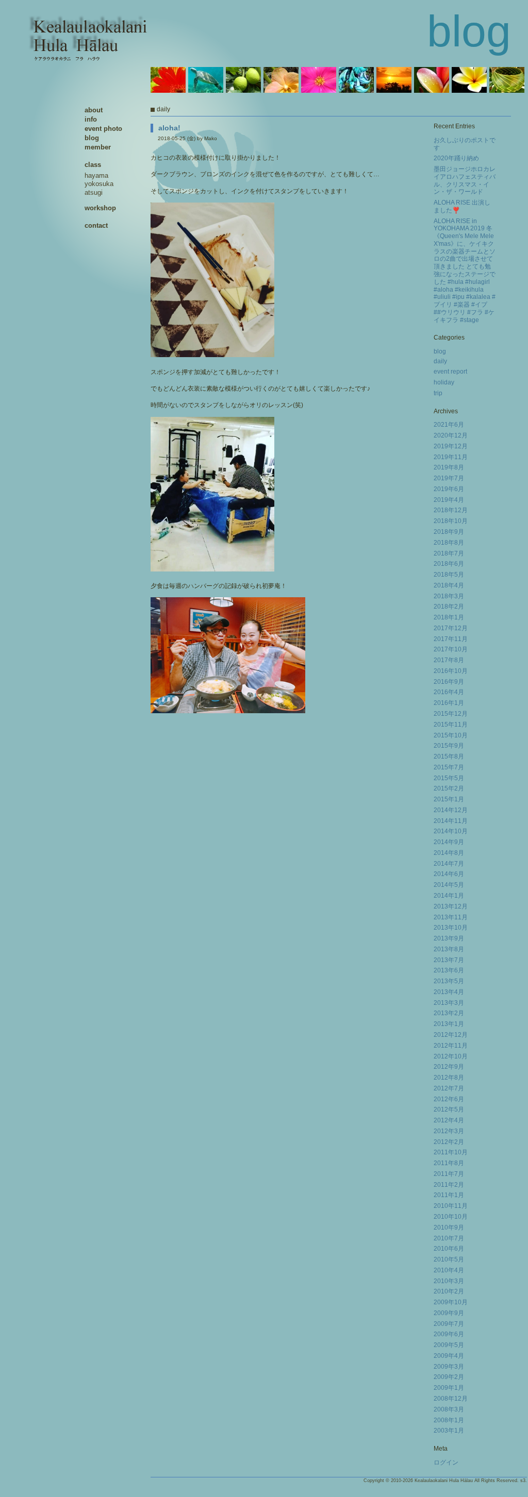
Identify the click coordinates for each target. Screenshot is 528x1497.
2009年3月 (449, 1366)
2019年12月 (451, 446)
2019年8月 (449, 467)
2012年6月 (449, 1099)
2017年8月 (449, 660)
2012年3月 (449, 1131)
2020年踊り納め (456, 158)
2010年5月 (449, 1259)
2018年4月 (449, 585)
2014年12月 (451, 810)
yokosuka (99, 184)
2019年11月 (451, 457)
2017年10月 (451, 649)
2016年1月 (449, 703)
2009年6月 (449, 1334)
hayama (96, 175)
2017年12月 (451, 628)
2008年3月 (449, 1409)
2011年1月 (449, 1195)
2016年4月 (449, 692)
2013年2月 (449, 1013)
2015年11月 (451, 724)
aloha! (169, 128)
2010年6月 (449, 1248)
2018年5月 (449, 574)
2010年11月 (451, 1205)
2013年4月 (449, 992)
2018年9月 (449, 531)
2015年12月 (451, 713)
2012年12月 (451, 1034)
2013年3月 (449, 1002)
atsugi (94, 192)
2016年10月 (451, 671)
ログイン (446, 1462)
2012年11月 (451, 1045)
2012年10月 (451, 1056)
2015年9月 (449, 745)
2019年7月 (449, 478)
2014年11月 (451, 821)
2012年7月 (449, 1088)
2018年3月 (449, 596)
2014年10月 (451, 831)
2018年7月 (449, 553)
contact (96, 225)
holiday (444, 382)
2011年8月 (449, 1163)
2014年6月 (449, 874)
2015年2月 (449, 788)
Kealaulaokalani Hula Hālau (444, 1480)
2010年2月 (449, 1291)
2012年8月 (449, 1077)
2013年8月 (449, 949)
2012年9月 (449, 1066)
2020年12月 (451, 435)
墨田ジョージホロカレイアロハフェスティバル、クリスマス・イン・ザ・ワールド (465, 180)
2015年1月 (449, 799)
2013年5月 (449, 981)
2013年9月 (449, 938)
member (98, 147)
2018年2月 (449, 606)
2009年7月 (449, 1323)
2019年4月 (449, 499)
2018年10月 (451, 521)
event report (450, 371)
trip (438, 393)
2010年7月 (449, 1238)
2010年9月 (449, 1227)
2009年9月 (449, 1313)
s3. (523, 1480)
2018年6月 (449, 563)
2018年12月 (451, 510)
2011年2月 (449, 1184)
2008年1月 (449, 1420)
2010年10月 (451, 1216)
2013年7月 (449, 960)
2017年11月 (451, 639)
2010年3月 (449, 1281)
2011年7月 (449, 1174)
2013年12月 (451, 906)
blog (440, 351)
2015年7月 (449, 767)
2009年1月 (449, 1387)
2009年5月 (449, 1345)
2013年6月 (449, 970)
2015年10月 (451, 735)
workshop (100, 208)
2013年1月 (449, 1024)
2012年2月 (449, 1142)
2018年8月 (449, 542)
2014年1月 (449, 895)
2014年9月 (449, 842)
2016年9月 (449, 681)
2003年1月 (449, 1430)
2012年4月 (449, 1120)
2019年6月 (449, 489)
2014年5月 (449, 884)
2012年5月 (449, 1109)
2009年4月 (449, 1355)
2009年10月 (451, 1302)
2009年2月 (449, 1377)
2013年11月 (451, 917)
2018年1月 (449, 617)
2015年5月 (449, 778)
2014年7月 (449, 863)
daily (440, 361)
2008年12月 (451, 1398)
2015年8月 (449, 756)
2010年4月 (449, 1270)
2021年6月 (449, 424)
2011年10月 (451, 1152)
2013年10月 (451, 927)
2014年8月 (449, 852)
